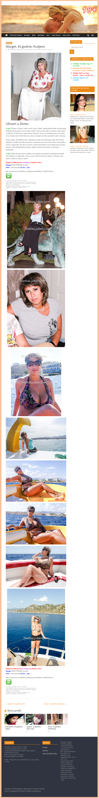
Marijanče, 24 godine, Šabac (14, 727)
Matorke (41, 35)
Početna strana (16, 35)
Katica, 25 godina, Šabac (78, 114)
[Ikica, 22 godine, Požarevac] (57, 715)
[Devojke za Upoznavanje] (49, 6)
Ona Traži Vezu (37, 49)
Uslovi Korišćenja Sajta (49, 754)
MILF (48, 35)
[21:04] (27, 731)
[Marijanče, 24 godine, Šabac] (14, 715)
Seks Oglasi (56, 35)
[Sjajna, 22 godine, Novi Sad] (36, 715)
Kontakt (44, 747)
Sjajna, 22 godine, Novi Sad (34, 727)
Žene (33, 35)
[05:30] (6, 49)
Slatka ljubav (13, 49)
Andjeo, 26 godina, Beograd (79, 146)
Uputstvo (76, 35)
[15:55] (5, 731)
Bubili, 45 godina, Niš (15, 704)
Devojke (27, 35)
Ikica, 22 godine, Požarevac (54, 727)
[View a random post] (92, 35)
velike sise (50, 49)
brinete (21, 49)
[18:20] (48, 731)
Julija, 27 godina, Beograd (55, 704)
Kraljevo (26, 49)
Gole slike (66, 35)
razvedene (44, 49)
